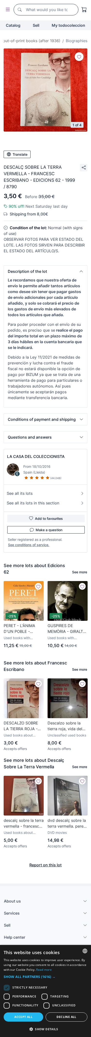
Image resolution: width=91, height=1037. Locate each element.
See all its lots (20, 493)
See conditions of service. (28, 545)
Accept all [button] (23, 1017)
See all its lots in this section (33, 503)
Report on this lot (45, 865)
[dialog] (45, 991)
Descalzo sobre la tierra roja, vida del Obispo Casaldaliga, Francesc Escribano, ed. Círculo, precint (66, 726)
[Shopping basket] (84, 10)
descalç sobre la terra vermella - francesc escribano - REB (24, 823)
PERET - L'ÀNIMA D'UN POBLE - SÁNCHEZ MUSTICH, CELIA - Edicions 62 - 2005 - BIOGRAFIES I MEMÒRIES (23, 628)
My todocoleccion (68, 25)
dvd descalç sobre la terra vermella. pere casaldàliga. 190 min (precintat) (67, 823)
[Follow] (79, 56)
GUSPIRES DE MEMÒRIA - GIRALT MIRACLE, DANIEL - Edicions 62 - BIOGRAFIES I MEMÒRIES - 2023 (65, 628)
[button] (45, 271)
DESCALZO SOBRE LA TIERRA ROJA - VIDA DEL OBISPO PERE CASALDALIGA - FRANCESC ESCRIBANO (22, 726)
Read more (44, 970)
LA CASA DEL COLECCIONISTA (36, 456)
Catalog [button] (13, 25)
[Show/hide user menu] (7, 10)
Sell (36, 25)
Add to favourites (49, 518)
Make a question (49, 530)
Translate (20, 154)
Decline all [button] (66, 1017)
